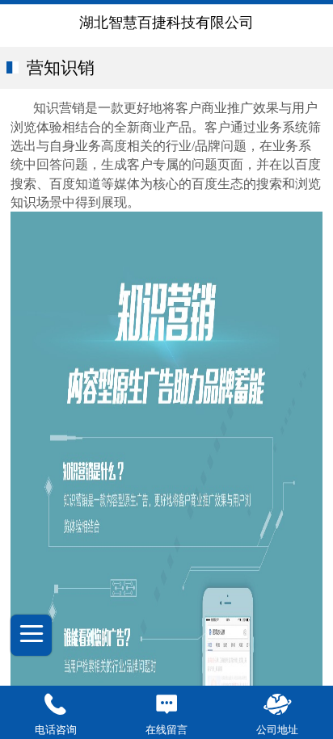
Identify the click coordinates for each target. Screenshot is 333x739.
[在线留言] (166, 704)
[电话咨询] (55, 704)
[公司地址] (277, 704)
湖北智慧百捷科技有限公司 (166, 23)
